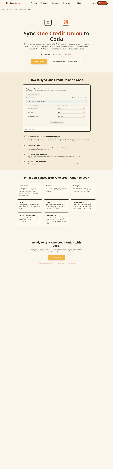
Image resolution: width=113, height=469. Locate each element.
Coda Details (60, 263)
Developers (67, 3)
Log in (94, 3)
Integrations (22, 9)
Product (34, 3)
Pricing (78, 3)
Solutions (44, 3)
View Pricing (71, 263)
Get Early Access (39, 61)
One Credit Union (12, 9)
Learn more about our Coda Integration (64, 61)
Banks (3, 9)
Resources (55, 3)
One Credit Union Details (45, 263)
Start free (102, 3)
